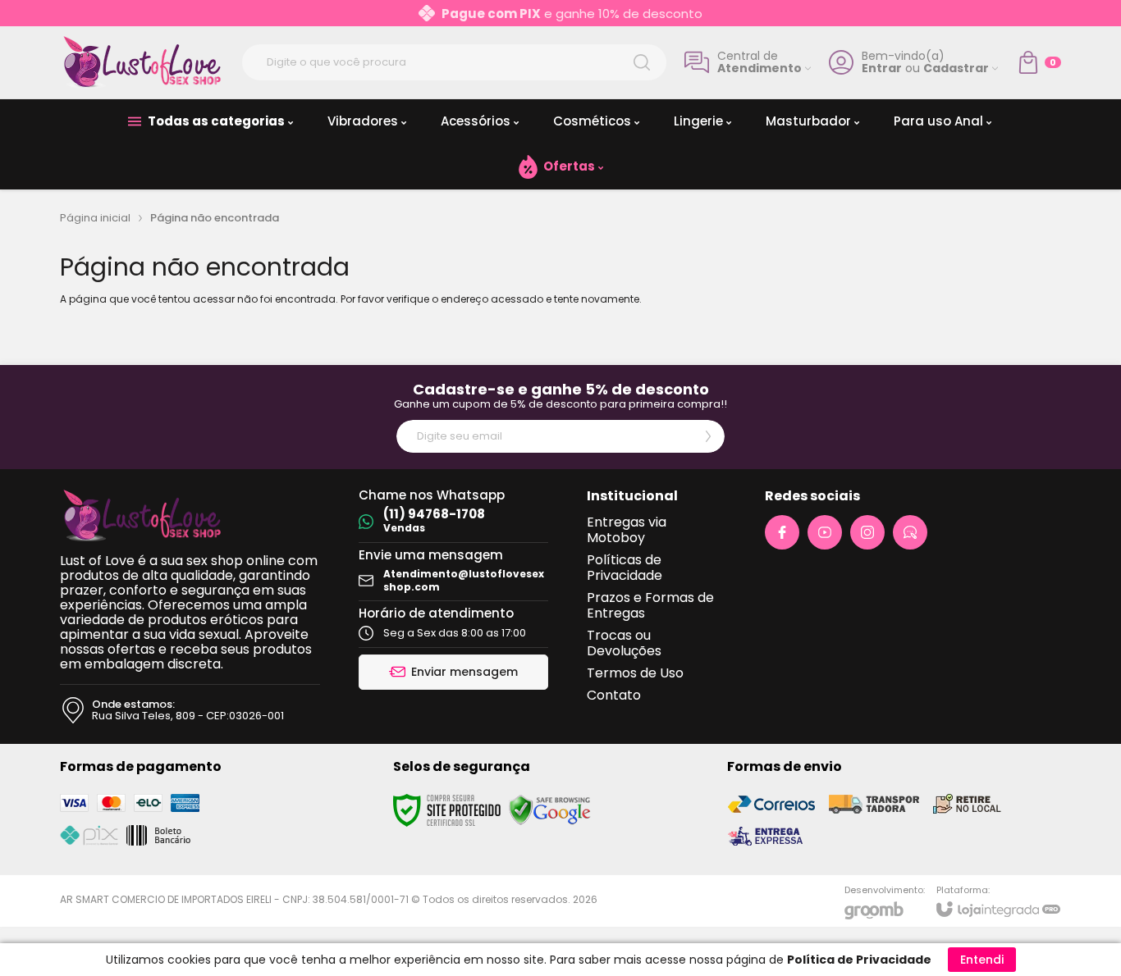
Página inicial (95, 218)
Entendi (982, 959)
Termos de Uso (635, 673)
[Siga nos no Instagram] (867, 532)
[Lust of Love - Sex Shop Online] (142, 62)
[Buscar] (641, 62)
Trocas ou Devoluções (624, 643)
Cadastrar (956, 68)
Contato (614, 695)
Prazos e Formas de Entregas (650, 605)
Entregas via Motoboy (626, 530)
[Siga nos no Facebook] (782, 532)
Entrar (882, 68)
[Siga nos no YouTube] (825, 532)
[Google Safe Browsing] (550, 809)
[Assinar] (708, 436)
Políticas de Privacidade (624, 567)
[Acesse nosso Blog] (910, 532)
